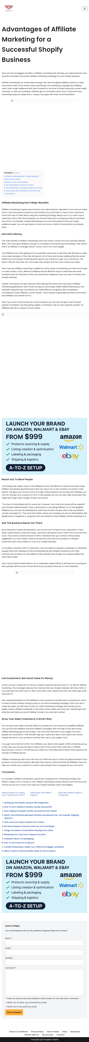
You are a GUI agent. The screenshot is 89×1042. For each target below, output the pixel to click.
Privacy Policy (37, 1031)
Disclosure (75, 1031)
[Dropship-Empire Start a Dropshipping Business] (9, 9)
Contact (61, 1034)
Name (8, 938)
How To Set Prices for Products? (19, 842)
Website (9, 958)
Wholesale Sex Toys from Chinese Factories (25, 834)
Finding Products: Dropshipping (19, 838)
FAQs (64, 1031)
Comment (10, 968)
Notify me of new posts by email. (22, 1006)
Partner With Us (32, 1034)
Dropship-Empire (50, 1039)
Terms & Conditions (18, 1031)
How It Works (53, 1031)
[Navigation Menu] (84, 9)
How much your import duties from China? (24, 822)
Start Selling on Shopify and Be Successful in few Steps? (30, 811)
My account (47, 1034)
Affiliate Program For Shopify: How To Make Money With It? (13, 794)
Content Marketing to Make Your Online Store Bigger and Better (34, 847)
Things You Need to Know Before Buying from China (28, 830)
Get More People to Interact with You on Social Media (29, 826)
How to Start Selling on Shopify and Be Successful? (28, 807)
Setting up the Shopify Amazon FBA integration (26, 802)
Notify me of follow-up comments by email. (27, 1002)
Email (8, 948)
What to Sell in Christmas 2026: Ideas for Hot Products (30, 851)
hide (16, 173)
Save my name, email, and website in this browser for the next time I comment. (43, 998)
